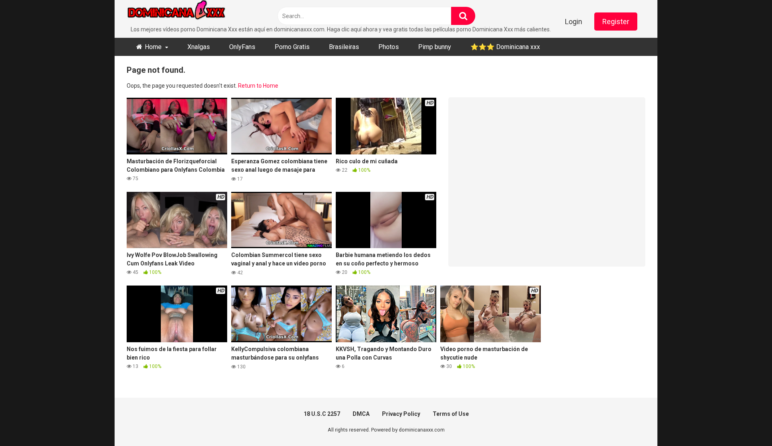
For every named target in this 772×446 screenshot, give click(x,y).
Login (573, 21)
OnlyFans (242, 47)
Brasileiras (344, 47)
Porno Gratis (292, 47)
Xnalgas (198, 47)
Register (615, 21)
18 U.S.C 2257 (322, 414)
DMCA (361, 414)
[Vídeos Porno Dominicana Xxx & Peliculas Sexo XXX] (187, 12)
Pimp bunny (434, 47)
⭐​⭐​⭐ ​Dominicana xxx (505, 47)
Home (153, 47)
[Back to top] (745, 421)
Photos (388, 47)
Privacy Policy (401, 414)
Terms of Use (451, 414)
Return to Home (258, 85)
